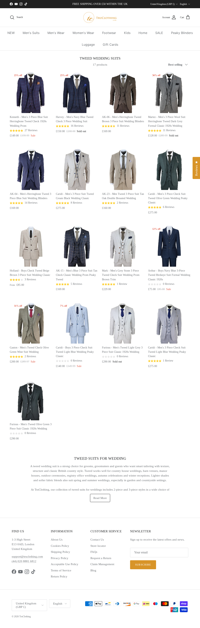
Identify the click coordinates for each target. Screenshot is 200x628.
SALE (159, 33)
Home (142, 33)
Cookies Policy (60, 545)
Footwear (109, 33)
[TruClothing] (100, 17)
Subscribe (143, 564)
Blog (93, 570)
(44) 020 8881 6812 (24, 561)
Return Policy (59, 576)
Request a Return (100, 558)
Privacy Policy (59, 558)
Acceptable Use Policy (64, 564)
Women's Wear (83, 33)
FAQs (93, 551)
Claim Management (102, 564)
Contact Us (97, 539)
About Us (56, 539)
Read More (100, 498)
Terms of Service (61, 570)
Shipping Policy (60, 551)
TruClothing (25, 616)
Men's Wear (55, 33)
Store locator (98, 545)
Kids (127, 33)
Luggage (88, 44)
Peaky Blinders (182, 33)
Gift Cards (110, 44)
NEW (11, 33)
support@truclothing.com (27, 556)
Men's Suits (31, 33)
